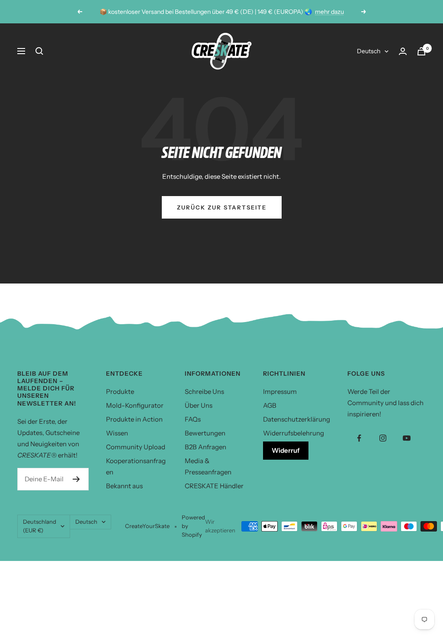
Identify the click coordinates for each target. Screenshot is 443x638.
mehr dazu (329, 12)
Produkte (120, 391)
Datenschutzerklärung (296, 419)
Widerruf (286, 450)
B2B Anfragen (205, 447)
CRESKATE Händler (214, 486)
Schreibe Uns (204, 391)
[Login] (403, 51)
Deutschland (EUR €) (39, 526)
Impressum (280, 391)
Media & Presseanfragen (208, 466)
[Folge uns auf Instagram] (383, 438)
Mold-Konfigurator (135, 405)
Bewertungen (205, 433)
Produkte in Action (134, 419)
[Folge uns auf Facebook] (359, 438)
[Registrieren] (76, 479)
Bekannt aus (124, 486)
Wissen (117, 433)
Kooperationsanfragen (136, 466)
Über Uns (198, 405)
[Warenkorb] (421, 51)
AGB (269, 405)
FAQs (193, 419)
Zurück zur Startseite (221, 207)
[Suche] (39, 51)
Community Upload (135, 447)
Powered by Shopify (193, 526)
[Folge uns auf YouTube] (407, 438)
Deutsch (368, 51)
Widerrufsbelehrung (293, 433)
